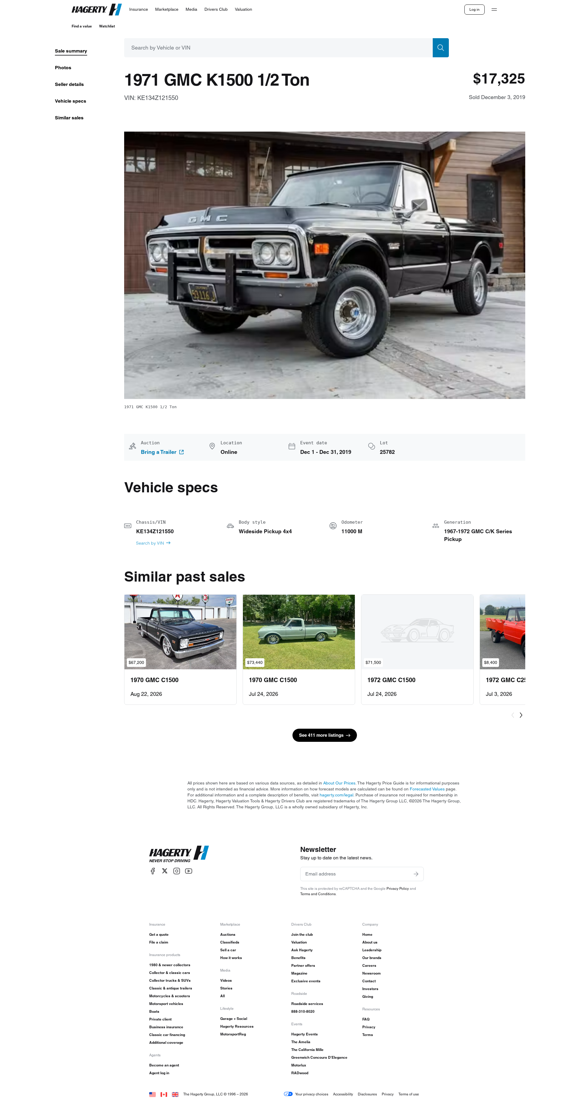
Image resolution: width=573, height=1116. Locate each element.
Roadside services (307, 1004)
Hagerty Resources (237, 1026)
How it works (231, 958)
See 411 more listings (321, 735)
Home (367, 934)
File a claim (158, 942)
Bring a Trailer (158, 452)
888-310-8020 (303, 1011)
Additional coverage (166, 1042)
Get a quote (159, 934)
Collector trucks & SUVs (170, 980)
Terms (367, 1035)
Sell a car (228, 950)
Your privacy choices (311, 1094)
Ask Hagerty (302, 950)
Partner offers (303, 965)
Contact (369, 981)
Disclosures (367, 1094)
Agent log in (159, 1073)
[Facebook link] (153, 871)
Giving (367, 996)
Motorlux (298, 1065)
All (222, 996)
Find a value (82, 26)
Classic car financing (167, 1035)
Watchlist (107, 26)
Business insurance (166, 1027)
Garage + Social (233, 1019)
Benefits (298, 958)
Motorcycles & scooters (169, 996)
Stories (226, 988)
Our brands (371, 958)
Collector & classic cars (169, 973)
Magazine (299, 973)
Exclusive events (306, 981)
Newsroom (371, 973)
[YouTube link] (189, 871)
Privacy (368, 1027)
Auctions (227, 934)
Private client (160, 1019)
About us (370, 942)
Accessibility (343, 1094)
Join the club (302, 934)
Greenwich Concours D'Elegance (319, 1057)
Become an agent (164, 1065)
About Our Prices (339, 783)
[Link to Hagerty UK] (175, 1094)
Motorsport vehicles (166, 1004)
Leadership (371, 950)
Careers (369, 965)
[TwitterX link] (165, 871)
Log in (474, 9)
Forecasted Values (427, 789)
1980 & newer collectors (169, 965)
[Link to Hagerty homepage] (179, 854)
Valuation (299, 942)
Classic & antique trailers (170, 988)
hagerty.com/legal (336, 795)
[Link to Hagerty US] (152, 1094)
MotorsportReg (233, 1034)
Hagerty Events (304, 1034)
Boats (154, 1011)
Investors (370, 989)
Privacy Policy (397, 888)
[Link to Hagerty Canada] (164, 1094)
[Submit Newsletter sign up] (416, 874)
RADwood (299, 1073)
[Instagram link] (177, 871)
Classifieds (229, 942)
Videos (226, 980)
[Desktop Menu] (494, 9)
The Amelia (300, 1042)
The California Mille (307, 1050)
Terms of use (408, 1094)
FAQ (365, 1019)
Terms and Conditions (318, 894)
